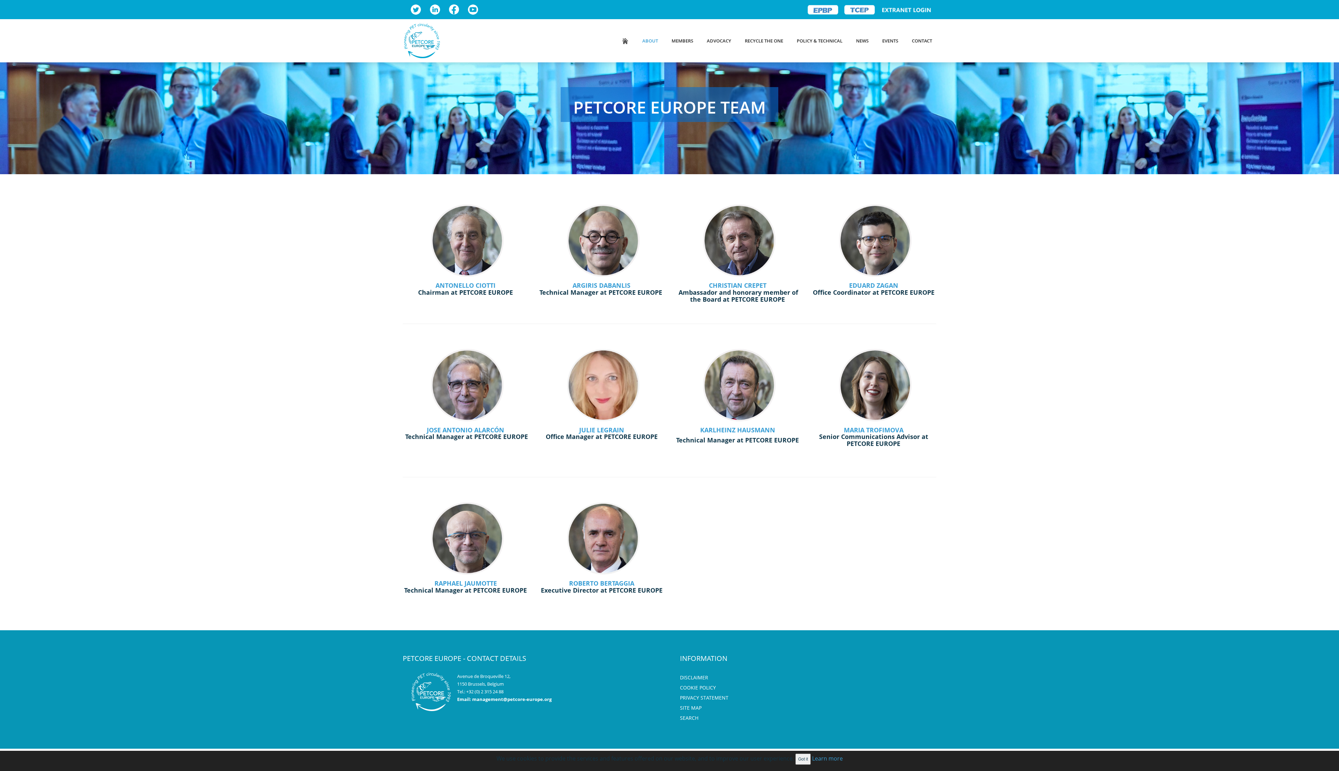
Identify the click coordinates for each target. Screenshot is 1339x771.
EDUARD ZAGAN (873, 285)
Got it (803, 759)
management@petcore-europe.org (512, 699)
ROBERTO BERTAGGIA (601, 583)
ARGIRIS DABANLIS (601, 285)
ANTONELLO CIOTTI (465, 285)
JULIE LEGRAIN (601, 430)
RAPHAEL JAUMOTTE (465, 583)
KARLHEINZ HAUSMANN (737, 430)
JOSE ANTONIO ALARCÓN (465, 430)
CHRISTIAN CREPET (737, 285)
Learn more (827, 758)
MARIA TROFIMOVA (873, 430)
